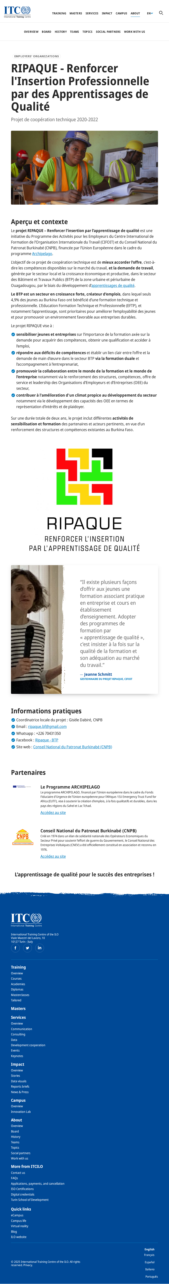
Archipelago (42, 253)
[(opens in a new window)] (15, 948)
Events (15, 1050)
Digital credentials (22, 1194)
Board (46, 32)
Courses (16, 978)
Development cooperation (28, 1045)
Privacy (27, 1265)
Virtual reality (19, 1226)
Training (59, 13)
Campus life (18, 1221)
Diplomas (17, 989)
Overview (31, 32)
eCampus (17, 1215)
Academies (18, 984)
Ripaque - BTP (46, 740)
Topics (88, 32)
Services (92, 13)
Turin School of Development (30, 1200)
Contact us (18, 1173)
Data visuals (18, 1081)
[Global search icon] (161, 13)
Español (149, 1262)
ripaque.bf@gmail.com (47, 726)
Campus (121, 13)
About (135, 13)
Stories (15, 1075)
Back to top (158, 1278)
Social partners (108, 32)
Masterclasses (20, 995)
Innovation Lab (21, 1111)
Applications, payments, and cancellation (37, 1183)
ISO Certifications (22, 1189)
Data (14, 1040)
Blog (14, 1231)
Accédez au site (53, 812)
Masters (76, 13)
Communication (21, 1029)
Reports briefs (20, 1086)
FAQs (14, 1178)
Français (149, 1255)
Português (151, 1276)
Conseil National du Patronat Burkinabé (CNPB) (72, 746)
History (61, 32)
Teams (74, 32)
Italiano (149, 1269)
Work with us (134, 32)
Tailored (16, 1000)
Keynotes (17, 1056)
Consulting (18, 1034)
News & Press (20, 1092)
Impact (107, 13)
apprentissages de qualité (112, 285)
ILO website (18, 1237)
